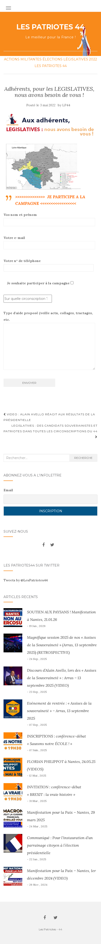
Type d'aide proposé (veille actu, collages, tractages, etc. (48, 316)
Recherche (83, 458)
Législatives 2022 (80, 59)
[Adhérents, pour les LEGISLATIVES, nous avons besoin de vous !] (49, 125)
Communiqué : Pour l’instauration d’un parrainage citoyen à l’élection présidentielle (60, 845)
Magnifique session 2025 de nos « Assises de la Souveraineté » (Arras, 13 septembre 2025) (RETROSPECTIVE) (62, 645)
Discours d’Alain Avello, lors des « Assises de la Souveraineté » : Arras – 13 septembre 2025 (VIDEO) (61, 678)
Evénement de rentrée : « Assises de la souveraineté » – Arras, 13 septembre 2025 (59, 711)
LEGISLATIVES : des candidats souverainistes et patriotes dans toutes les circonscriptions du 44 (50, 428)
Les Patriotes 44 (50, 27)
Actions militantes (23, 59)
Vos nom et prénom (20, 215)
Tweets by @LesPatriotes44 (26, 580)
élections (52, 59)
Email (8, 490)
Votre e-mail (14, 238)
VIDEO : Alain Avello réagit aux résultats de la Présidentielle (49, 417)
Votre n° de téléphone (22, 261)
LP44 (66, 105)
